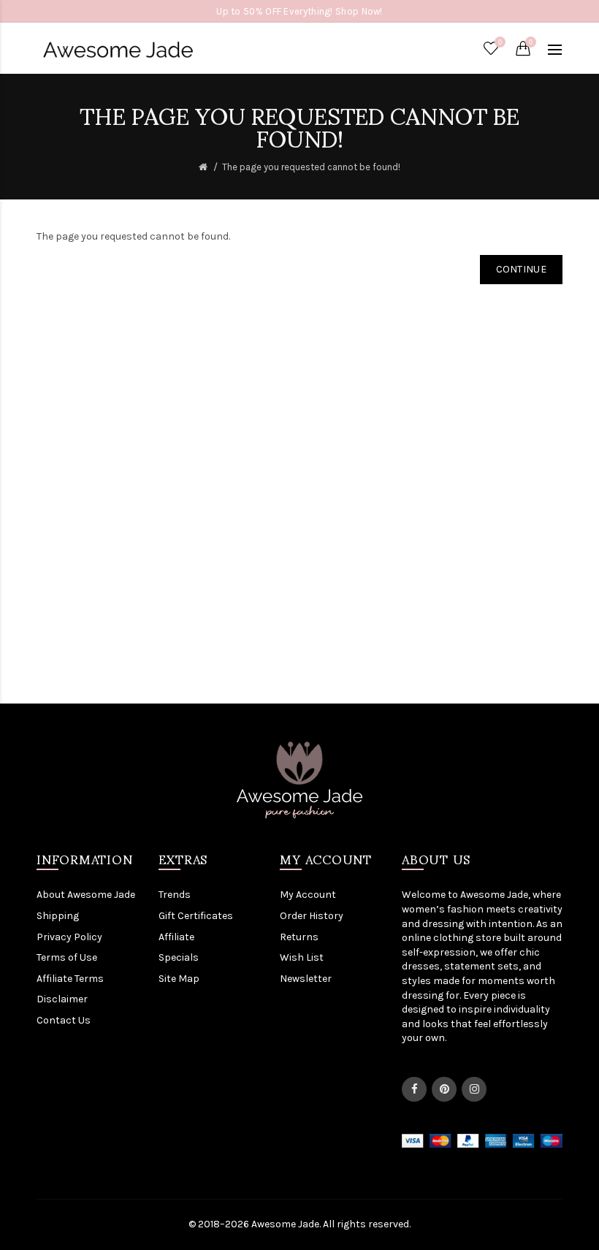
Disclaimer (62, 999)
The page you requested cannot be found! (311, 166)
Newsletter (306, 978)
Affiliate (176, 937)
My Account (308, 894)
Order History (311, 916)
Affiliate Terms (70, 978)
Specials (179, 957)
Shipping (58, 916)
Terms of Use (67, 957)
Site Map (179, 978)
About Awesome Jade (86, 894)
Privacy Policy (69, 937)
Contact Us (64, 1020)
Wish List (302, 957)
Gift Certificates (196, 916)
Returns (299, 937)
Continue (521, 269)
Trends (175, 894)
